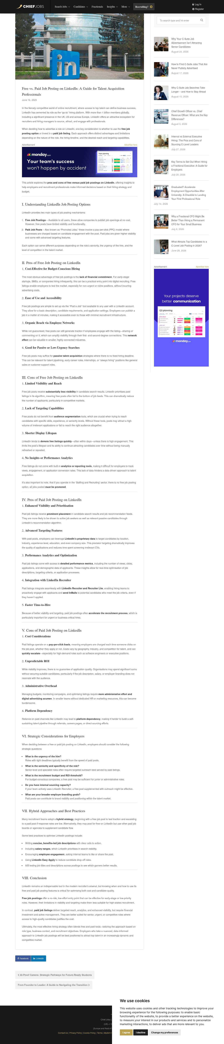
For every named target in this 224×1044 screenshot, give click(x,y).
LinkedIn (40, 958)
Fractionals (97, 6)
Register (199, 9)
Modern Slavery (111, 1032)
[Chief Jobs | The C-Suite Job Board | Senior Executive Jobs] (30, 7)
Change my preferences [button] (164, 1032)
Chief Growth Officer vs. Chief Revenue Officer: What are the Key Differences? (189, 115)
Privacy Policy (75, 1032)
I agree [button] (126, 1032)
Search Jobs (61, 6)
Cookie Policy (89, 1032)
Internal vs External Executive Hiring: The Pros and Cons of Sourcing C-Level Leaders (186, 140)
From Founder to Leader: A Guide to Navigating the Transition (53, 984)
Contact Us (63, 1032)
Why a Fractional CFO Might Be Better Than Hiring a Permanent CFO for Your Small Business (187, 220)
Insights (111, 6)
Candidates (79, 6)
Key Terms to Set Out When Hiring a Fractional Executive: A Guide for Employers (189, 165)
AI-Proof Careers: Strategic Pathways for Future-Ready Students (55, 974)
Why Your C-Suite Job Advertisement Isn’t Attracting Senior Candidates (186, 42)
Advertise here (130, 144)
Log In (197, 4)
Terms (100, 1032)
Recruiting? (142, 7)
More (124, 6)
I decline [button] (140, 1032)
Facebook (24, 958)
